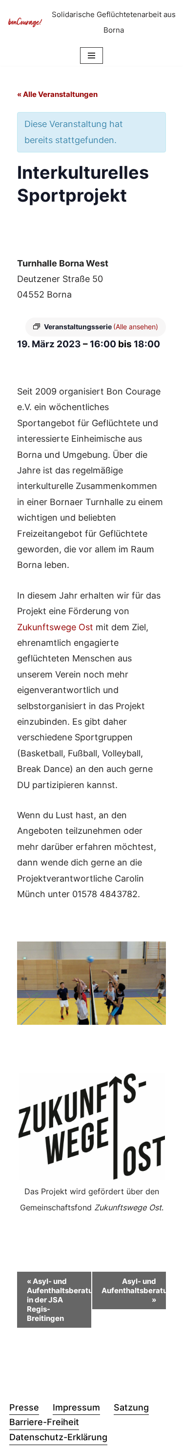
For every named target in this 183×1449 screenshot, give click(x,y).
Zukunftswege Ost (55, 627)
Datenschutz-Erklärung (58, 1437)
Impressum (76, 1407)
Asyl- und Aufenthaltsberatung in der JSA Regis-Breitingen (59, 1300)
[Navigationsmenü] (91, 55)
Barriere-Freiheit (44, 1422)
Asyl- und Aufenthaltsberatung (134, 1290)
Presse (24, 1407)
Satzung (131, 1407)
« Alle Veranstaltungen (57, 94)
